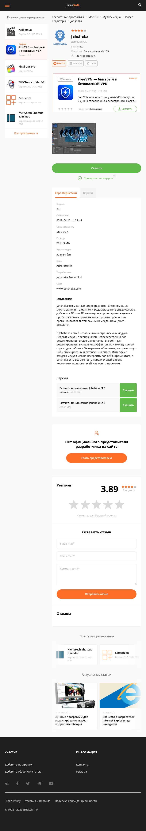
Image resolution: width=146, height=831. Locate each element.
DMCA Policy (13, 801)
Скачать (96, 168)
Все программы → (26, 133)
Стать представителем (96, 458)
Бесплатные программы (68, 17)
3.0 (77, 46)
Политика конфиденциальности (76, 801)
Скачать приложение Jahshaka (82, 388)
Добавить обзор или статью (23, 771)
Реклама (81, 771)
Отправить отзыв (96, 594)
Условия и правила (37, 801)
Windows (77, 63)
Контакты (82, 764)
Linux (93, 63)
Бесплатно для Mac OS (96, 51)
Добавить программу (19, 764)
